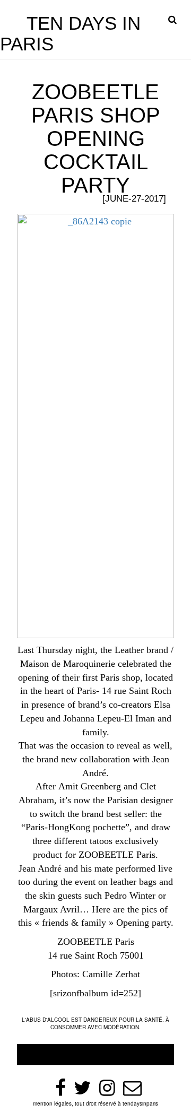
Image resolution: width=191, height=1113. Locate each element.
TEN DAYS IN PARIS (70, 33)
